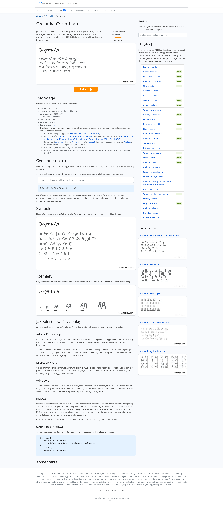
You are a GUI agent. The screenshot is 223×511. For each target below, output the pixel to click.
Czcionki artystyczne (152, 153)
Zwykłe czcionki (150, 100)
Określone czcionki (151, 189)
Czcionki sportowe (151, 138)
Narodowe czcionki (151, 213)
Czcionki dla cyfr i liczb (153, 176)
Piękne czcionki (150, 67)
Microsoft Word (86, 139)
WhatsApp (76, 142)
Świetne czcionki (150, 90)
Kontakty (122, 490)
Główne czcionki (150, 105)
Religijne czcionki (150, 203)
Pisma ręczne (149, 129)
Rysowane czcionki (151, 124)
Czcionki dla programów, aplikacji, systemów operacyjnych (158, 183)
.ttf (53, 125)
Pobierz (84, 89)
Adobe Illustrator (51, 139)
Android (91, 133)
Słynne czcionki (150, 86)
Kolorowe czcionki (151, 217)
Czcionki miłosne (150, 208)
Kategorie (59, 3)
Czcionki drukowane (152, 110)
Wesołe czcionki (150, 71)
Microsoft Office (101, 139)
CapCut (92, 142)
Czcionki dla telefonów (153, 172)
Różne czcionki (149, 119)
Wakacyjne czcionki (151, 114)
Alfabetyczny (93, 10)
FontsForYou (47, 3)
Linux (85, 133)
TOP (71, 10)
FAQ (69, 3)
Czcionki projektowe (152, 81)
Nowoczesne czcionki (152, 133)
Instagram (59, 142)
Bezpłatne (40, 10)
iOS (97, 133)
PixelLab (127, 142)
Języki (74, 3)
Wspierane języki (108, 10)
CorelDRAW (115, 139)
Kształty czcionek (150, 198)
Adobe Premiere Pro (84, 136)
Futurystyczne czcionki (153, 148)
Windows (73, 133)
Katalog (51, 10)
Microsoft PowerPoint (69, 139)
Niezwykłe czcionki (151, 95)
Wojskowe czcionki (151, 76)
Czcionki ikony (149, 162)
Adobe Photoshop (66, 136)
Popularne (80, 10)
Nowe (61, 10)
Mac (80, 133)
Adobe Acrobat (127, 136)
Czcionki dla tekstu (151, 167)
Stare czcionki (149, 143)
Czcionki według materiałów (155, 194)
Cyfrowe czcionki (150, 157)
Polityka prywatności (107, 490)
